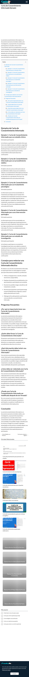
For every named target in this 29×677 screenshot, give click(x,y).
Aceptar (14, 673)
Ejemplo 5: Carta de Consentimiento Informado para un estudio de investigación (15, 90)
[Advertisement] (14, 24)
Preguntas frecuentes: (10, 98)
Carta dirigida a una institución (10, 618)
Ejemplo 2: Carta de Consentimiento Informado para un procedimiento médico (15, 74)
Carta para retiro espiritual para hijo (12, 615)
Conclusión (8, 121)
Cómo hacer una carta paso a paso (11, 613)
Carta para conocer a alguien (22, 435)
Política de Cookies (6, 670)
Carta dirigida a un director (6, 435)
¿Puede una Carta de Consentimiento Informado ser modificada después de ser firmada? (14, 117)
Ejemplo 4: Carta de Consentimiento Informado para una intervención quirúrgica (15, 85)
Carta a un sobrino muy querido (11, 621)
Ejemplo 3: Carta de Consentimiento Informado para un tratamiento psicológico (15, 79)
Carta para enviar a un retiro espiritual (12, 624)
